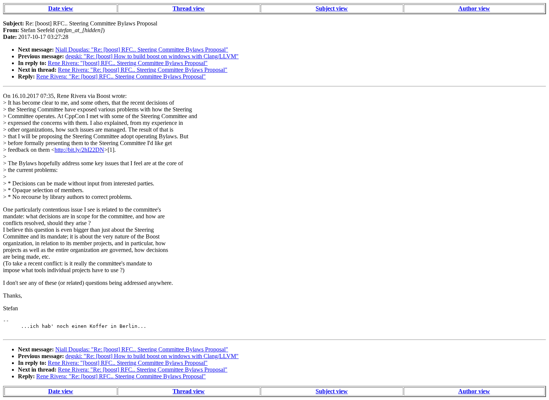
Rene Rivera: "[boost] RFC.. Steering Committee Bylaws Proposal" (128, 63)
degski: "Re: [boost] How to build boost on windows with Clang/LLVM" (152, 56)
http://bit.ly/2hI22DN (79, 150)
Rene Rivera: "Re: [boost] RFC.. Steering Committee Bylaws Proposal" (142, 70)
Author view (474, 8)
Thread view (189, 8)
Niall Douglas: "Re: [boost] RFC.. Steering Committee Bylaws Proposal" (141, 49)
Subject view (332, 8)
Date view (60, 8)
